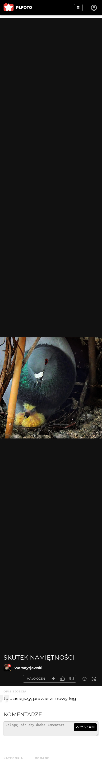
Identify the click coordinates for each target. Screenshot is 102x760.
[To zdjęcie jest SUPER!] (53, 679)
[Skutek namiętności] (7, 667)
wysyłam (85, 727)
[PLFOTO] (18, 7)
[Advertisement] (51, 68)
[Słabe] (71, 679)
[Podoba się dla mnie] (62, 679)
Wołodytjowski (28, 668)
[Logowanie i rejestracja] (94, 7)
